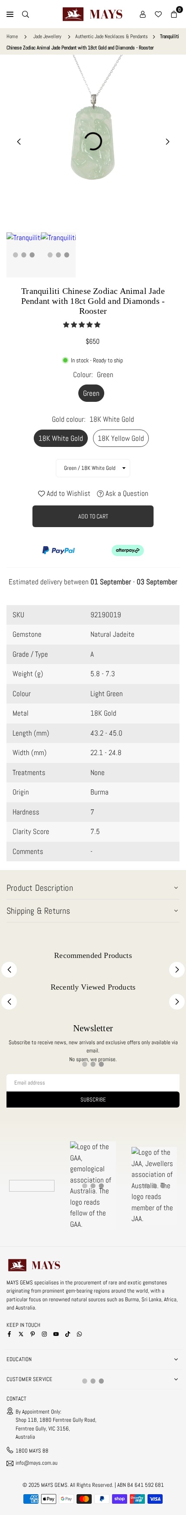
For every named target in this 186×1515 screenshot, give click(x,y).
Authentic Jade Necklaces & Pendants (111, 36)
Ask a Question (126, 493)
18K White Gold (60, 438)
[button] (82, 325)
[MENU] (10, 14)
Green (91, 393)
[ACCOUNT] (143, 14)
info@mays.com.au (37, 1463)
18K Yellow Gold (121, 438)
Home (12, 36)
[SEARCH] (25, 14)
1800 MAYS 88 (32, 1450)
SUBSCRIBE (93, 1099)
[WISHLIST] (158, 14)
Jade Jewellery (47, 36)
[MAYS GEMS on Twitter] (21, 1333)
